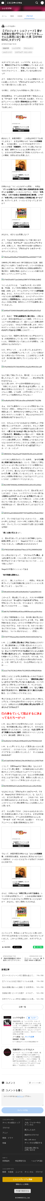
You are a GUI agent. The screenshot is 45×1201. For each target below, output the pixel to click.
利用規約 (6, 1161)
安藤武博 (6, 48)
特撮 (4, 1143)
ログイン (20, 1096)
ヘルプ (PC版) (36, 1161)
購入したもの (30, 1130)
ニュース (19, 1172)
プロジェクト (28, 48)
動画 (12, 16)
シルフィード (7, 52)
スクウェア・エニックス (23, 52)
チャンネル (29, 1172)
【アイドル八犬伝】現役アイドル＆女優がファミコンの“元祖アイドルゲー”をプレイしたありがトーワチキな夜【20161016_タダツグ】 (19, 981)
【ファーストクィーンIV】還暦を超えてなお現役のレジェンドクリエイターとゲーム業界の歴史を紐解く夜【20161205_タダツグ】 (19, 975)
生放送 (20, 16)
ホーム (4, 16)
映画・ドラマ (7, 1138)
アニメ (5, 1133)
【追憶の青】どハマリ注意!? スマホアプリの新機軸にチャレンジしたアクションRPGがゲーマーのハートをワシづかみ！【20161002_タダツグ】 (19, 993)
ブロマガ (29, 16)
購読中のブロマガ (32, 1135)
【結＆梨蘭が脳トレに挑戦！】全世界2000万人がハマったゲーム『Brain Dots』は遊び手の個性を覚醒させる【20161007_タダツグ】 (19, 987)
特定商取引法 (20, 1161)
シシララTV (6, 8)
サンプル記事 (29, 1037)
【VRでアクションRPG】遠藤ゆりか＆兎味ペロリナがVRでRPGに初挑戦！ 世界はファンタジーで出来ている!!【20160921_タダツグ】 (19, 999)
